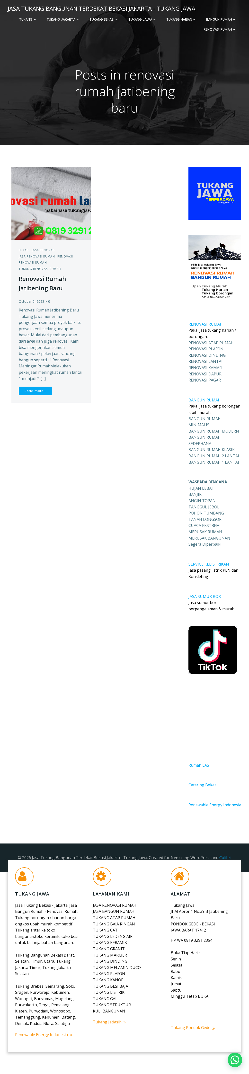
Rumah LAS (198, 765)
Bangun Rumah (219, 19)
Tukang (26, 19)
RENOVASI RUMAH (205, 324)
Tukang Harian (179, 19)
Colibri (225, 857)
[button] (235, 1060)
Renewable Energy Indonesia (214, 805)
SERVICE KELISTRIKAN (208, 564)
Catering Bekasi (202, 785)
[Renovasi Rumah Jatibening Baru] (51, 202)
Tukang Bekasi (101, 19)
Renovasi (65, 256)
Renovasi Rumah (218, 29)
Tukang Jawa (140, 19)
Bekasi (24, 250)
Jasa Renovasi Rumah (37, 256)
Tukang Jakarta (61, 19)
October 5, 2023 (31, 301)
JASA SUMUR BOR (204, 596)
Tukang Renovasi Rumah (40, 269)
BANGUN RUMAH (204, 400)
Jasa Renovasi (43, 250)
